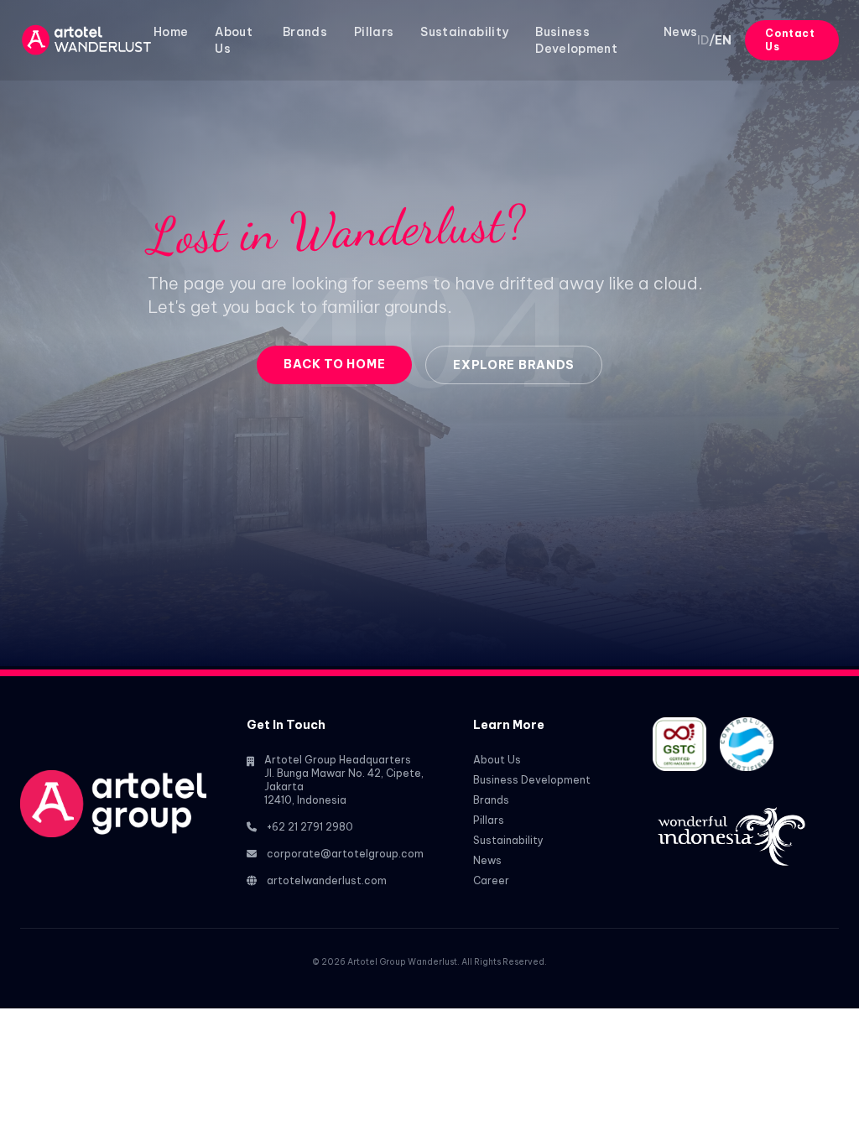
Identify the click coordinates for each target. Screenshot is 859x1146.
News (680, 31)
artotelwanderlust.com (327, 880)
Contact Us (790, 40)
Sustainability (464, 31)
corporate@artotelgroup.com (345, 853)
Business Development (532, 780)
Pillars (373, 31)
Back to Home (334, 364)
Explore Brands (514, 364)
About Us (497, 759)
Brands (305, 31)
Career (491, 880)
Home (171, 31)
